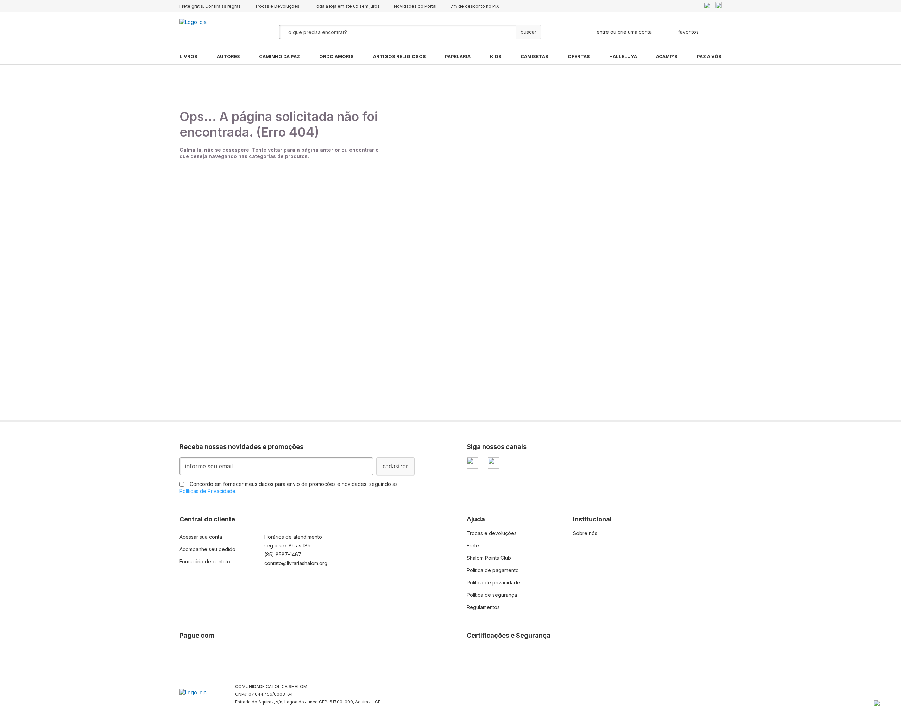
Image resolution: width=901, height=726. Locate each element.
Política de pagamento (493, 570)
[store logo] (214, 32)
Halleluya (623, 56)
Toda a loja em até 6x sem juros (347, 6)
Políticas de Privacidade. (208, 491)
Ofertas (579, 56)
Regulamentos (483, 607)
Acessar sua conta (200, 537)
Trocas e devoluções (492, 533)
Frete (473, 546)
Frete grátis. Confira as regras (210, 6)
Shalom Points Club (489, 558)
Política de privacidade (493, 583)
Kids (496, 56)
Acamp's (667, 56)
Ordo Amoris (336, 56)
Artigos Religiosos (399, 56)
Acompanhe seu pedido (207, 549)
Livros (188, 56)
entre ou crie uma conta (624, 32)
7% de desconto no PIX (474, 6)
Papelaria (458, 56)
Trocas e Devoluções (277, 6)
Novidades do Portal (415, 6)
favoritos (688, 32)
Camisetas (534, 56)
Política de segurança (492, 595)
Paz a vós (709, 56)
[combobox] (379, 32)
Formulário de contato (204, 561)
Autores (228, 56)
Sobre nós (585, 533)
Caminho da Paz (279, 56)
